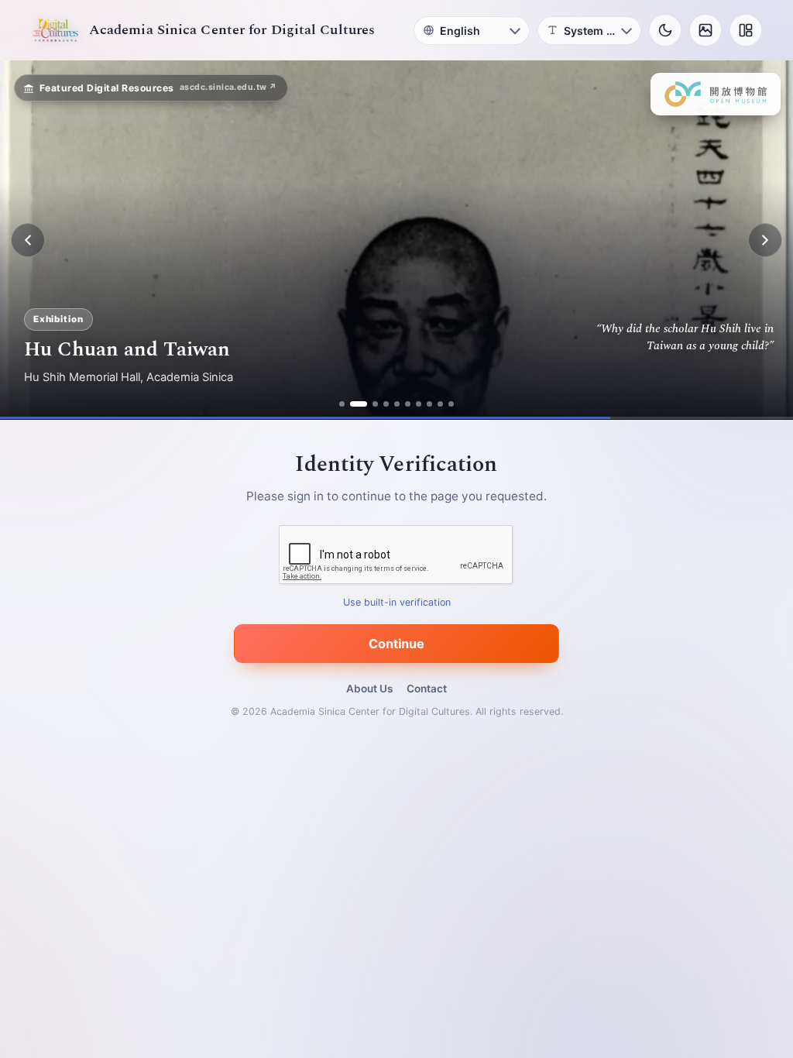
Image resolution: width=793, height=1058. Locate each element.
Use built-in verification (397, 603)
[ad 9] (440, 404)
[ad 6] (407, 404)
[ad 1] (342, 404)
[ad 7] (418, 404)
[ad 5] (397, 404)
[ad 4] (386, 404)
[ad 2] (352, 404)
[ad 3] (369, 404)
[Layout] (745, 30)
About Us (369, 688)
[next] (765, 240)
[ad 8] (429, 404)
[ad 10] (451, 404)
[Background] (705, 30)
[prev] (28, 240)
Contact (427, 688)
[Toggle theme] (665, 30)
